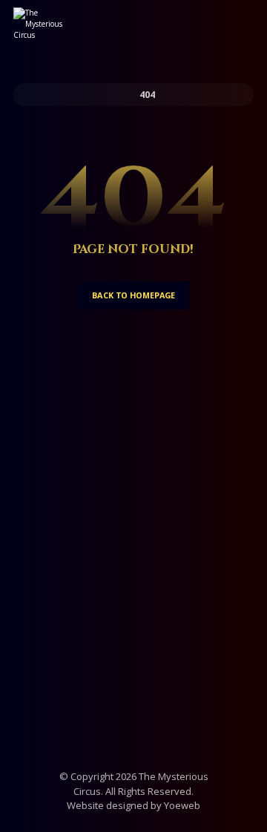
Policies (133, 669)
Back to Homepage (134, 295)
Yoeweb (182, 805)
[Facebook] (104, 608)
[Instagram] (133, 599)
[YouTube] (163, 608)
